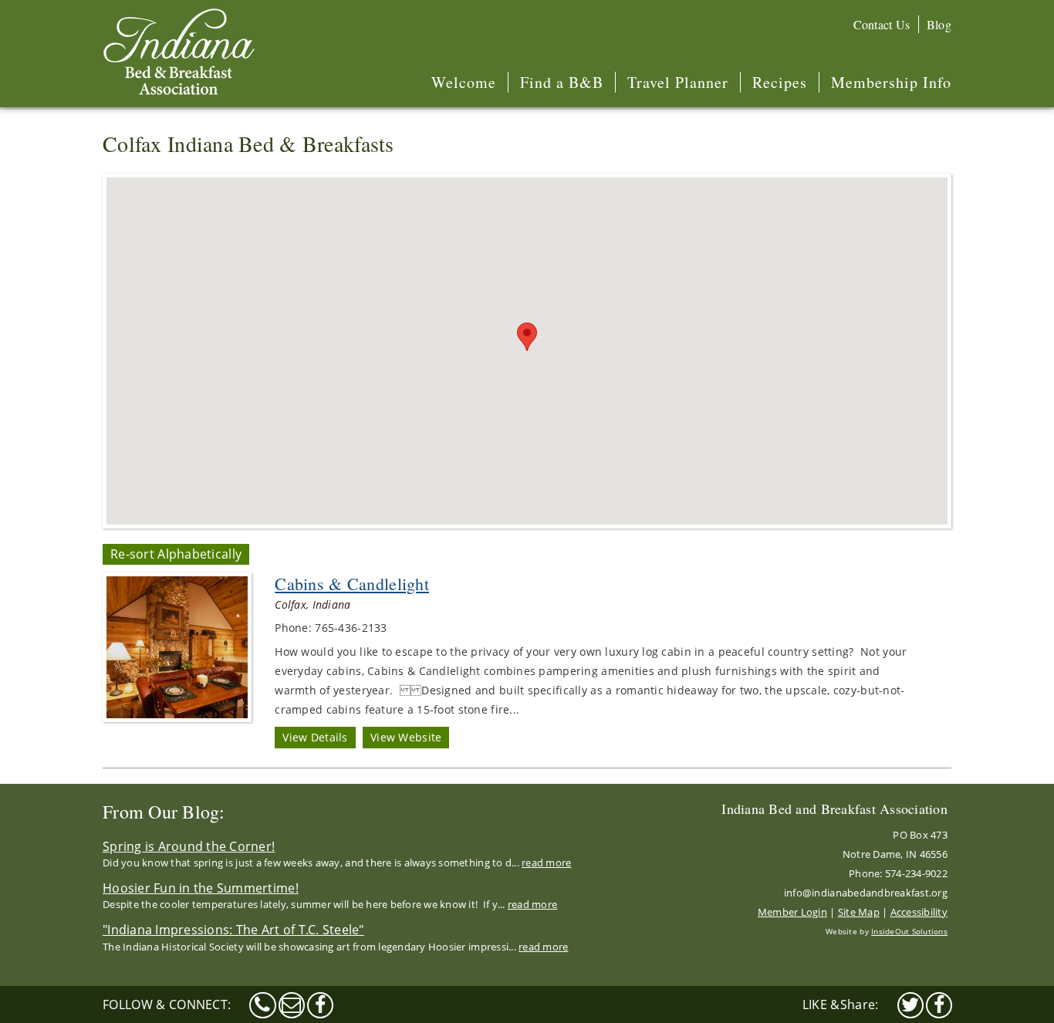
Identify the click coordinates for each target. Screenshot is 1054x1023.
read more (546, 862)
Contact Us (881, 24)
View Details (314, 737)
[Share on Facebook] (939, 1005)
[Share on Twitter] (910, 1005)
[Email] (292, 1005)
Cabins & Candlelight (352, 583)
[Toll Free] (262, 1005)
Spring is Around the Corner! (189, 846)
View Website (405, 737)
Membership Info (891, 82)
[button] (527, 336)
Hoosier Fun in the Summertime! (201, 888)
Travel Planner (677, 82)
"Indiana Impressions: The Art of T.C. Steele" (233, 930)
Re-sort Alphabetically (176, 553)
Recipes (779, 82)
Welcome (463, 82)
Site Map (859, 912)
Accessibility (919, 912)
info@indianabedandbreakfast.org (866, 893)
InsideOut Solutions (909, 931)
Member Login (792, 912)
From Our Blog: (164, 811)
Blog (939, 24)
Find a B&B (561, 82)
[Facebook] (320, 1005)
